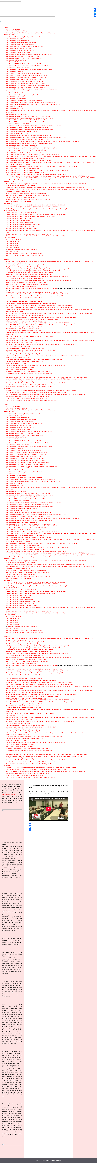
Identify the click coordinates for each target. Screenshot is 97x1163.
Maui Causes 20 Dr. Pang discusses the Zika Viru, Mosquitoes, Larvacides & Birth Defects (33, 149)
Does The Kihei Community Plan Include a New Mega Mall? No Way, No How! (29, 387)
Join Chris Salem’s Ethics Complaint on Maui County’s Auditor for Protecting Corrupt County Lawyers (36, 392)
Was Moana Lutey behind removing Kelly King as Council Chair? (25, 348)
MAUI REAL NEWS (9, 238)
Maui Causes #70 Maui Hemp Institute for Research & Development (26, 77)
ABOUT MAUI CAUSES (13, 29)
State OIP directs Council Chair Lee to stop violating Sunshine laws (26, 282)
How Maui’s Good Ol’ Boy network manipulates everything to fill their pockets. (29, 265)
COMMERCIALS (8, 203)
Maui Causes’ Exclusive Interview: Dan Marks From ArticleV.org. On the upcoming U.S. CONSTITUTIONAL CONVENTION (42, 166)
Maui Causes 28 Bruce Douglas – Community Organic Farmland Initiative (28, 139)
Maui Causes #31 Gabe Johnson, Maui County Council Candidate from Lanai (29, 135)
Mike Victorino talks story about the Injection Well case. (22, 352)
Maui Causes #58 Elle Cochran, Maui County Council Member (24, 95)
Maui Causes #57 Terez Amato (15, 97)
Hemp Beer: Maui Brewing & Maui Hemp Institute (21, 185)
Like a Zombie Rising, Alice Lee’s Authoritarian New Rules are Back (26, 278)
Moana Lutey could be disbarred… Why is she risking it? (23, 354)
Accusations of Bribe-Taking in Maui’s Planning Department (24, 327)
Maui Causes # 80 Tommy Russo (16, 60)
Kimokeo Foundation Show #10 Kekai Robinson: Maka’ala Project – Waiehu (28, 234)
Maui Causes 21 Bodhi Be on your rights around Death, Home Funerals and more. (30, 147)
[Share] (48, 829)
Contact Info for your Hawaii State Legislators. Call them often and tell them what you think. (34, 33)
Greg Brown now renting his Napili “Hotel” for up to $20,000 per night (27, 267)
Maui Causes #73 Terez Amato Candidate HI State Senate (23, 73)
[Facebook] (48, 824)
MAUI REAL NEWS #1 (12, 242)
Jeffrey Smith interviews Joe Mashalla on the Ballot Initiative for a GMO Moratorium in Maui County (36, 174)
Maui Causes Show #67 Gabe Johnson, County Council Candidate (26, 83)
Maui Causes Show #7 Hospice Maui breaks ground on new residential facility (29, 180)
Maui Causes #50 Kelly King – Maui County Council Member (24, 100)
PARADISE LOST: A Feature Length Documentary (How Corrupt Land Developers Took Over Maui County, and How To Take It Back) (46, 184)
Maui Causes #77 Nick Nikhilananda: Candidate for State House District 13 (28, 66)
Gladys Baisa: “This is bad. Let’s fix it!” (17, 358)
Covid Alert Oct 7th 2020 (13, 240)
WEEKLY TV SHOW (9, 35)
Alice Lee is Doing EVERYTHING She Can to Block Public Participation (27, 284)
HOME (6, 27)
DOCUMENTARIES (9, 182)
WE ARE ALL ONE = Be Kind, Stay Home (18, 346)
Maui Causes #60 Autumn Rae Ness (17, 93)
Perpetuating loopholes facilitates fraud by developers (22, 329)
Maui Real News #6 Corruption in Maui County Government (24, 253)
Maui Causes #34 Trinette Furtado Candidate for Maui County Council (27, 127)
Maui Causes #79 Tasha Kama (15, 62)
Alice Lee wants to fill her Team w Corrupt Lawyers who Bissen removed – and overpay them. (34, 292)
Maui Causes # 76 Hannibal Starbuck (17, 68)
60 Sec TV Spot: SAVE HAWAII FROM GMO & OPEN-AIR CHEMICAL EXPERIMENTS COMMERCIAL (35, 205)
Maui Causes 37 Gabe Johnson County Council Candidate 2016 (25, 122)
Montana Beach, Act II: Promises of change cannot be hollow (24, 315)
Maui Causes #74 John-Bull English (16, 71)
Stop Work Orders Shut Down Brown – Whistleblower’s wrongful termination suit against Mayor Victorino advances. (41, 317)
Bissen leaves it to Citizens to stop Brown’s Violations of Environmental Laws (29, 274)
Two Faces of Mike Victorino (14, 338)
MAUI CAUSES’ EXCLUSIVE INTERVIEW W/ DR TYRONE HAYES (25, 172)
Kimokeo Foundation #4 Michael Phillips (18, 91)
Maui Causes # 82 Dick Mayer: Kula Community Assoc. (22, 56)
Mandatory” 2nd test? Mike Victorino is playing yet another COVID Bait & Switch (30, 336)
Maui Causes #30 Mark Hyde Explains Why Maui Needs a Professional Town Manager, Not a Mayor (36, 137)
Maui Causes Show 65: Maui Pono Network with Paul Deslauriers (25, 87)
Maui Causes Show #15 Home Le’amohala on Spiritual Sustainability (26, 151)
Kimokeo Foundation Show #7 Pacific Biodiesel (20, 226)
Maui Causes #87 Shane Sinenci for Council (19, 48)
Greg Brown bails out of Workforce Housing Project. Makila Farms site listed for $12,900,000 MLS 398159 (38, 280)
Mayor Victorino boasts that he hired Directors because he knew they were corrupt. (31, 303)
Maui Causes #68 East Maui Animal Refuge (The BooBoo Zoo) (25, 81)
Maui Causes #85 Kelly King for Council (18, 52)
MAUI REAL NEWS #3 (12, 245)
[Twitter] (48, 827)
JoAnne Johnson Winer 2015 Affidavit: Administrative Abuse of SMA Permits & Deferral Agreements (36, 365)
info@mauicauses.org (8, 794)
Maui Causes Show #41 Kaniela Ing (16, 114)
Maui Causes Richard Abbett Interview (17, 133)
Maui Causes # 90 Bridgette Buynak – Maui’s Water (21, 42)
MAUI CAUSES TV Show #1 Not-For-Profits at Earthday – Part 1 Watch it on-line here (32, 155)
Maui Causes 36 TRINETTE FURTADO (17, 124)
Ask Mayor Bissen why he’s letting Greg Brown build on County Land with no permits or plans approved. (37, 269)
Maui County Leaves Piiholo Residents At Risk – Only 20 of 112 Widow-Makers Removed (32, 385)
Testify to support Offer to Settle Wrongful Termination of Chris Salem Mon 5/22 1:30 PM (33, 271)
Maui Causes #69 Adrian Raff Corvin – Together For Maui (23, 79)
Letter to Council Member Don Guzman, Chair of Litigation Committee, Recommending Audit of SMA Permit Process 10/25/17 (44, 379)
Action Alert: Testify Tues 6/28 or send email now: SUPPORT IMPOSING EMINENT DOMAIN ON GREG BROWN (39, 305)
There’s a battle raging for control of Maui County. (21, 286)
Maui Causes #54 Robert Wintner (16, 98)
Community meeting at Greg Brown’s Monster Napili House (24, 330)
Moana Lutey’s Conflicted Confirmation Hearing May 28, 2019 (24, 361)
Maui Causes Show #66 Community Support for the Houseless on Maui (27, 85)
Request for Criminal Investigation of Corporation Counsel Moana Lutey (27, 396)
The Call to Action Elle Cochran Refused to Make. (21, 367)
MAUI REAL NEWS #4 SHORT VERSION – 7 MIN (22, 249)
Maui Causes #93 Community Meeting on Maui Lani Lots (23, 37)
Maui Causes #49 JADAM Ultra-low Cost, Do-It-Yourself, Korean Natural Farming (30, 102)
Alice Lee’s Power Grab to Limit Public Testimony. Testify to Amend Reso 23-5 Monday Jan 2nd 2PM (37, 294)
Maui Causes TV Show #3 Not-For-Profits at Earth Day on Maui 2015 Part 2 (29, 160)
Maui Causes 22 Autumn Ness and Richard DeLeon (21, 145)
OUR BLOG (7, 259)
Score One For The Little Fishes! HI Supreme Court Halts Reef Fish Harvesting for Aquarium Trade (35, 383)
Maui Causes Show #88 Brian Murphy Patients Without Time (24, 46)
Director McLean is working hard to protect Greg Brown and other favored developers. (32, 319)
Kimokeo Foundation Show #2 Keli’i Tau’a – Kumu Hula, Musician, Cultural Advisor (30, 216)
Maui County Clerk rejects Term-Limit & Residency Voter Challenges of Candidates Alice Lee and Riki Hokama (39, 307)
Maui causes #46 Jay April (14, 106)
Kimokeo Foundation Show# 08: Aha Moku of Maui (21, 228)
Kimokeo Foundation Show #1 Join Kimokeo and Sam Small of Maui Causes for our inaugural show (36, 214)
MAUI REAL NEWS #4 (12, 247)
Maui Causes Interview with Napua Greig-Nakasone (21, 131)
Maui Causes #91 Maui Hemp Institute (17, 40)
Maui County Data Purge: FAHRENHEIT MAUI (19, 369)
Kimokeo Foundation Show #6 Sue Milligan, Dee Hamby (23, 224)
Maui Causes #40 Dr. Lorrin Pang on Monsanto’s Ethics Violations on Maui (28, 116)
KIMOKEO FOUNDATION (11, 211)
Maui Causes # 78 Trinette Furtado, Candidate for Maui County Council (27, 64)
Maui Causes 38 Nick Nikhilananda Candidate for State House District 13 (28, 120)
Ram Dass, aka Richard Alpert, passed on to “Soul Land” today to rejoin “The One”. (31, 350)
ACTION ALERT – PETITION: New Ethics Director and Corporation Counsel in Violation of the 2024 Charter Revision (41, 390)
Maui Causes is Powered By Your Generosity (19, 381)
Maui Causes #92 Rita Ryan (14, 39)
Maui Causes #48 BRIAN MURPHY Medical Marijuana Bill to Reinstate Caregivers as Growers (34, 104)
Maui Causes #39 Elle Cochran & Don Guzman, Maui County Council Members (29, 118)
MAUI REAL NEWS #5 (12, 251)
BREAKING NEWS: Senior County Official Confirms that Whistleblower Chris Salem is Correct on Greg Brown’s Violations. (42, 325)
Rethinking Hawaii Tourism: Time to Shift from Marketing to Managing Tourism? (30, 371)
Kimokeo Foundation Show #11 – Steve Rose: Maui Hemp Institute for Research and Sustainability (35, 236)
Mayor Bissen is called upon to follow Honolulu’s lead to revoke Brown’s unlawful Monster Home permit (37, 276)
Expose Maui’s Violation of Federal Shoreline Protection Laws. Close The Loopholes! (31, 400)
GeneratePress (57, 1160)
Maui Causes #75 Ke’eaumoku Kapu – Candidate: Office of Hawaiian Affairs (29, 69)
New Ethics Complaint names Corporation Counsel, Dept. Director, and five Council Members (34, 359)
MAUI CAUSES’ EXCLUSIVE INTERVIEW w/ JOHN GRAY (22, 168)
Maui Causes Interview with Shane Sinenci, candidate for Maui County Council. (30, 129)
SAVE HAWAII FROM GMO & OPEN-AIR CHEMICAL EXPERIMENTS (26, 193)
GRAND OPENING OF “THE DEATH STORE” (19, 201)
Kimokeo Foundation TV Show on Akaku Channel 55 (22, 213)
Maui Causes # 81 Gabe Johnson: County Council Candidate (24, 58)
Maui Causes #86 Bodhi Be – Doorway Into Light (20, 50)
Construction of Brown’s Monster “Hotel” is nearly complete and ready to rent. (29, 272)
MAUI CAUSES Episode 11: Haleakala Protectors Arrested (23, 153)
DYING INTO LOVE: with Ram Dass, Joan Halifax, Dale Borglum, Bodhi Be (28, 199)
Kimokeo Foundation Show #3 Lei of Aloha (19, 218)
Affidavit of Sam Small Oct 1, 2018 (16, 363)
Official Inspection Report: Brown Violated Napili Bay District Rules (26, 321)
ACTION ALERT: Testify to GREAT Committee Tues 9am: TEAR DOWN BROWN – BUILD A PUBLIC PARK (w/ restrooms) (42, 323)
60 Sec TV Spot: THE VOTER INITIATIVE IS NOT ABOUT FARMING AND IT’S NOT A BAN (32, 207)
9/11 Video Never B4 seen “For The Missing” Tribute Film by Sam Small (27, 195)
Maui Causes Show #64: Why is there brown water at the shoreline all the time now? (31, 89)
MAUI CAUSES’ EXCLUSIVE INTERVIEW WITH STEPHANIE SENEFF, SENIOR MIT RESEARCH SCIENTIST (37, 170)
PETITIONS (7, 388)
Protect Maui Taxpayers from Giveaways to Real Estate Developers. (26, 398)
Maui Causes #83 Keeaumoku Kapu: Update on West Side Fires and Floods (29, 54)
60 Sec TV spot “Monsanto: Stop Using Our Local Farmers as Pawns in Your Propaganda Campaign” (36, 209)
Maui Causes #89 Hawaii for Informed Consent (20, 44)
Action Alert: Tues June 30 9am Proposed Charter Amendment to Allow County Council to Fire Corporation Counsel (41, 344)
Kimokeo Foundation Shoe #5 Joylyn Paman (19, 222)
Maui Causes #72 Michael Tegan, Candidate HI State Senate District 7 (27, 75)
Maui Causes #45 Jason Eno (14, 108)
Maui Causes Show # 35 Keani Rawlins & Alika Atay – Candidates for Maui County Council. (33, 126)
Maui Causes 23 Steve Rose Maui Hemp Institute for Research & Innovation (29, 143)
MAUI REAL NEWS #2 (12, 243)
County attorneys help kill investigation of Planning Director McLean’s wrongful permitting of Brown (36, 296)
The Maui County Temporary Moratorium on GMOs (21, 197)
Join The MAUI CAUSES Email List (16, 31)
